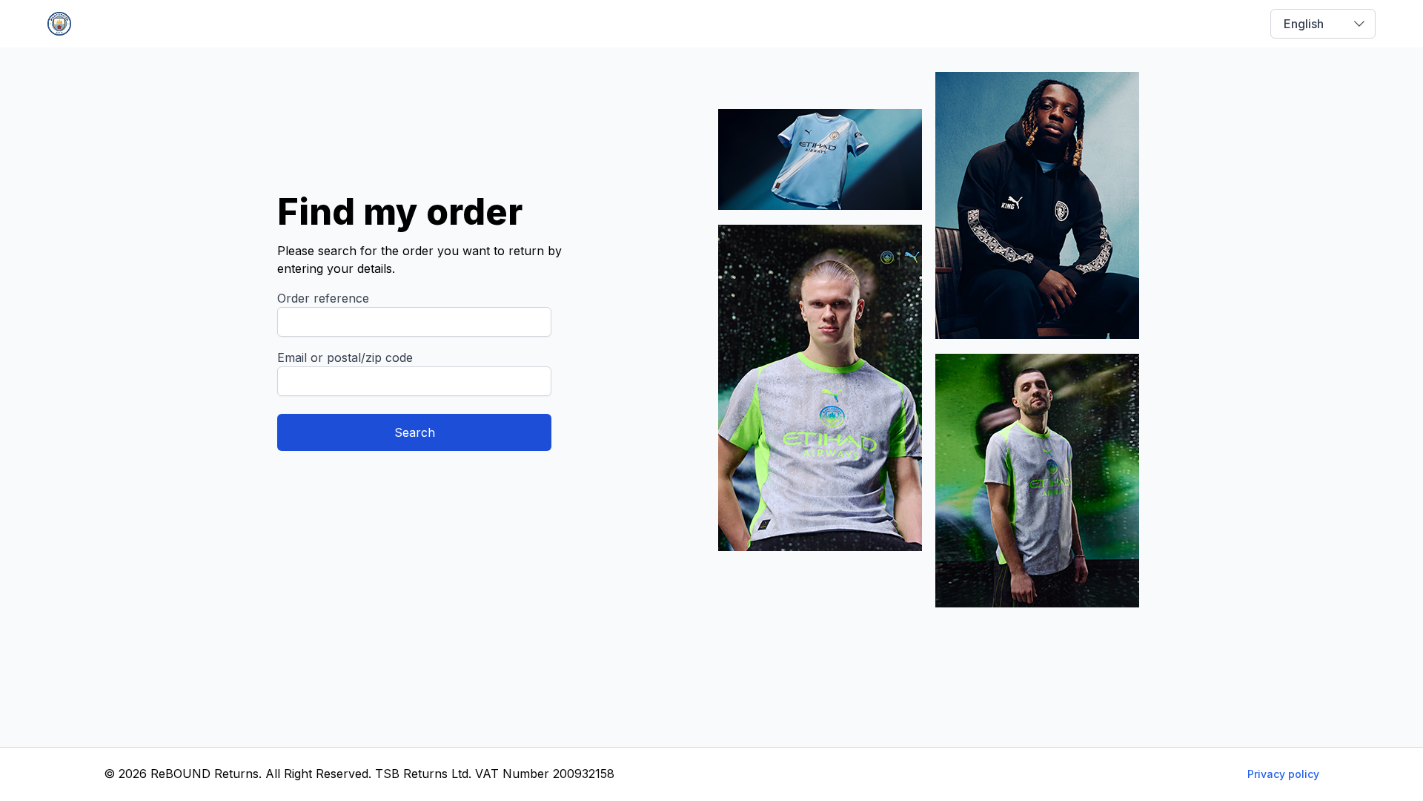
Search (414, 432)
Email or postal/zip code (345, 357)
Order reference (323, 298)
